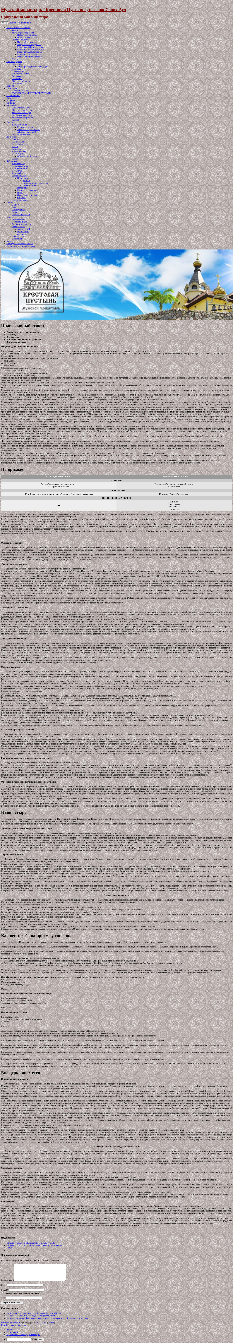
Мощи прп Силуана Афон (29, 54)
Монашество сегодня (21, 112)
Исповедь (16, 69)
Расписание (11, 88)
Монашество (12, 105)
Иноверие (11, 137)
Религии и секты (19, 175)
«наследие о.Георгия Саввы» (19, 243)
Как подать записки (21, 74)
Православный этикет (27, 37)
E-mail (4, 1290)
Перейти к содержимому (19, 23)
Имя (4, 1285)
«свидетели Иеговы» (27, 229)
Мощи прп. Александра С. (29, 52)
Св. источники (13, 95)
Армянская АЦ (19, 151)
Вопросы (10, 100)
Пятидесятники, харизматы (35, 183)
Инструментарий (20, 200)
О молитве (17, 171)
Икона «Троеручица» (27, 42)
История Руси (18, 173)
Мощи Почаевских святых (29, 57)
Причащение (18, 71)
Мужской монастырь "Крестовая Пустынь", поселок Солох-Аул (63, 9)
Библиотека (11, 161)
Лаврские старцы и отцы (28, 129)
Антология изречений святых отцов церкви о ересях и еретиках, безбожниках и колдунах (47, 1318)
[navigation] (116, 1335)
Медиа (9, 217)
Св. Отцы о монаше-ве (22, 115)
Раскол (15, 159)
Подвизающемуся (20, 166)
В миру (15, 205)
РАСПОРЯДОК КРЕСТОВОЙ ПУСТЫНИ (32, 93)
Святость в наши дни (21, 224)
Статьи (9, 202)
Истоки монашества (21, 108)
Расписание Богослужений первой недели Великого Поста (33, 1313)
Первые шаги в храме (27, 35)
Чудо (14, 207)
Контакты (11, 103)
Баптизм (26, 180)
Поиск (34, 1339)
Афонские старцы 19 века (29, 132)
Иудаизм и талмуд (20, 144)
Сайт (3, 1297)
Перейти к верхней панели (13, 1325)
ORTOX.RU (41, 1323)
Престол (16, 59)
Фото (8, 98)
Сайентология (29, 185)
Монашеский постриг (22, 81)
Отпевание (17, 78)
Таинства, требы (14, 61)
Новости (10, 86)
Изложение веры (19, 168)
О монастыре (12, 30)
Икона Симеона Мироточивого (20, 246)
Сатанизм (21, 197)
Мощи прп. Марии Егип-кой (30, 49)
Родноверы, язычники (27, 190)
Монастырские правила (23, 32)
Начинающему (18, 163)
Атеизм (15, 139)
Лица (14, 212)
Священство (17, 83)
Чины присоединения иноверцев (32, 66)
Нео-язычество (18, 142)
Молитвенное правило (22, 117)
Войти (51, 1323)
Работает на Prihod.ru (10, 1323)
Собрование (17, 76)
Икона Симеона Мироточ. (18, 27)
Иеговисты (22, 188)
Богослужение (18, 209)
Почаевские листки (21, 214)
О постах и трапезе (20, 91)
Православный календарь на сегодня (23, 1334)
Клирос (15, 120)
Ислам (15, 146)
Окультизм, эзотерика (27, 195)
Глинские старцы (25, 127)
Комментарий (7, 1280)
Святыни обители (20, 40)
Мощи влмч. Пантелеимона (30, 47)
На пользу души (19, 222)
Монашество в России (22, 110)
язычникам (22, 234)
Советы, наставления (21, 134)
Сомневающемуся (20, 219)
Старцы (10, 122)
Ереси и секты (18, 226)
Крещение (16, 64)
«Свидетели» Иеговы (27, 156)
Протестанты (18, 154)
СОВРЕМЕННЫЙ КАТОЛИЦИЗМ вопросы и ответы (31, 1316)
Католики (16, 149)
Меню (4, 23)
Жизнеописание (19, 125)
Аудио (9, 241)
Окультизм (17, 239)
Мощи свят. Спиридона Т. (29, 44)
